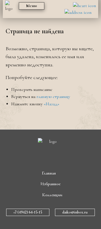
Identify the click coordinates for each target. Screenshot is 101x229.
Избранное (50, 184)
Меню (31, 5)
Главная (49, 173)
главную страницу (53, 96)
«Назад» (51, 104)
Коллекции (52, 195)
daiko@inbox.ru (75, 212)
